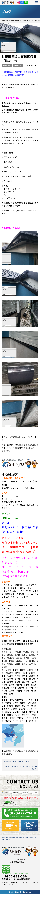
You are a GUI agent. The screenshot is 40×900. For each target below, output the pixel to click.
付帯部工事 (17, 65)
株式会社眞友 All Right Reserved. (20, 892)
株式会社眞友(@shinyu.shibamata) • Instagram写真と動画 (20, 571)
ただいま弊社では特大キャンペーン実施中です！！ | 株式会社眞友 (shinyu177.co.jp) (20, 547)
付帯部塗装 (6, 65)
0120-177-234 (16, 876)
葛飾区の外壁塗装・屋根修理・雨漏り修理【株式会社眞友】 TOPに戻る (19, 838)
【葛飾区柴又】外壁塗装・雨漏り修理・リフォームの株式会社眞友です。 (20, 73)
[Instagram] (18, 2)
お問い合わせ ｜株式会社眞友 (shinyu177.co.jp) (20, 529)
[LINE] (26, 2)
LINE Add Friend (12, 518)
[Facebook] (22, 2)
